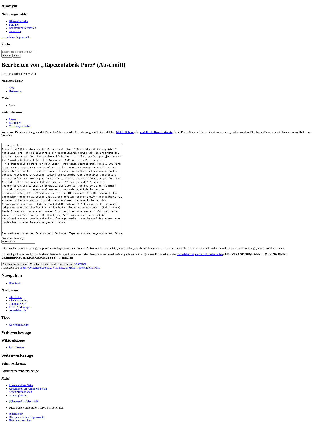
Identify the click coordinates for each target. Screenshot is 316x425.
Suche (5, 44)
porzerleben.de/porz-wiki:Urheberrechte (200, 254)
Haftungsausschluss (20, 420)
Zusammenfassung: (12, 238)
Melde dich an (125, 132)
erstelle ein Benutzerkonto (156, 132)
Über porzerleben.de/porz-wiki (26, 417)
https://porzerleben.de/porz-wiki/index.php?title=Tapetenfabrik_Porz (60, 267)
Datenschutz (16, 413)
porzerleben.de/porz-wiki (15, 37)
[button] (80, 263)
